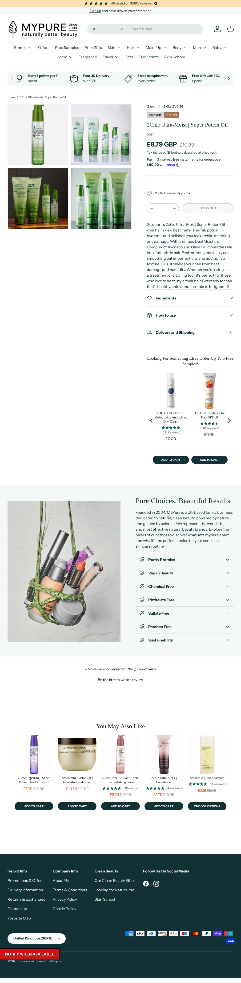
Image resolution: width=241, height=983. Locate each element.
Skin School (174, 57)
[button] (120, 679)
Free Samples (67, 47)
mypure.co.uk (26, 961)
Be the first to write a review (120, 679)
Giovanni (153, 106)
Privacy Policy (65, 899)
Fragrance (88, 57)
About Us (61, 880)
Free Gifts (93, 47)
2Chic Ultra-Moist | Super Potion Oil (43, 97)
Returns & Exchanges (26, 899)
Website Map (19, 918)
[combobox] (145, 29)
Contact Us (17, 908)
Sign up (95, 11)
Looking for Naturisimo (114, 889)
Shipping (174, 152)
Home (12, 97)
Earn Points (149, 57)
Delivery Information (25, 889)
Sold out (208, 208)
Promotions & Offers (26, 880)
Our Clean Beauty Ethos (115, 880)
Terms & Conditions (70, 889)
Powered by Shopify (48, 961)
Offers (43, 47)
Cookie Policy (64, 908)
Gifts (129, 57)
